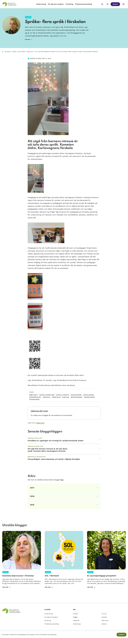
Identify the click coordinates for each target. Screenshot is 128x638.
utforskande (34, 399)
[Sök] (102, 4)
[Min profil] (107, 4)
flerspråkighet (35, 397)
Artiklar (75, 613)
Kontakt (104, 617)
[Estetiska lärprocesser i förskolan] (21, 550)
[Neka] (126, 635)
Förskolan (56, 397)
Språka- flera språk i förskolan (55, 22)
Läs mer (5, 587)
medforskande (76, 397)
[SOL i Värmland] (64, 550)
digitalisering (88, 395)
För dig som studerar (56, 4)
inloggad (45, 415)
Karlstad (65, 397)
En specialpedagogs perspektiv (101, 576)
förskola (46, 397)
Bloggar (8, 51)
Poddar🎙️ (76, 620)
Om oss (104, 613)
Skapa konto (40, 423)
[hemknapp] (2, 51)
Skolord (115, 4)
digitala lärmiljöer (47, 395)
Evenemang (76, 624)
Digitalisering (76, 395)
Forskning (69, 4)
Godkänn (121, 634)
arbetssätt (33, 395)
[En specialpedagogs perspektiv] (106, 550)
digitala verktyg (62, 395)
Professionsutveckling (83, 4)
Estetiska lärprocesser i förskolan (18, 576)
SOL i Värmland (52, 576)
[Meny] (123, 4)
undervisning (89, 397)
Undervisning (41, 4)
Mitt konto (105, 620)
